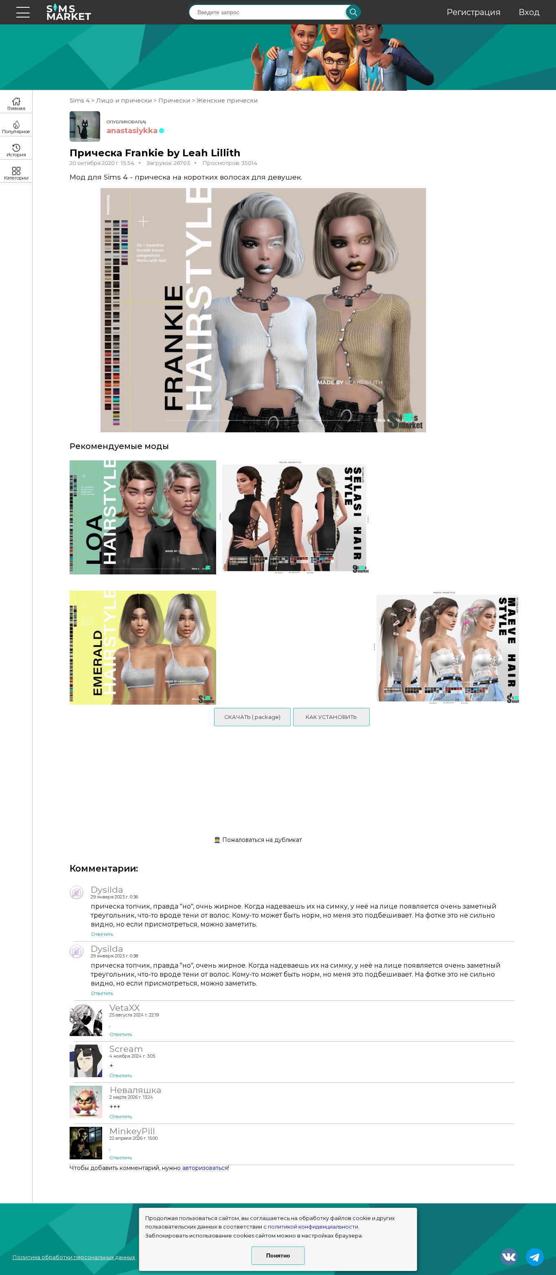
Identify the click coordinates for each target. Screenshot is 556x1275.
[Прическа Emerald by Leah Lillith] (140, 648)
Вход (529, 12)
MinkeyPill (132, 1131)
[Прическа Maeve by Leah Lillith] (448, 648)
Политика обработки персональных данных (73, 1257)
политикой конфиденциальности (313, 1227)
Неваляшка (135, 1090)
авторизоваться (205, 1168)
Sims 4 (80, 100)
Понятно (278, 1255)
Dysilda (107, 889)
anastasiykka (132, 131)
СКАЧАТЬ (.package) (252, 717)
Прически (174, 100)
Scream (126, 1049)
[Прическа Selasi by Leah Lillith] (294, 521)
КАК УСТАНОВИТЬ (331, 717)
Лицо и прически (123, 100)
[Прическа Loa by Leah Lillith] (140, 521)
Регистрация (474, 12)
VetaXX (124, 1007)
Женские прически (226, 100)
